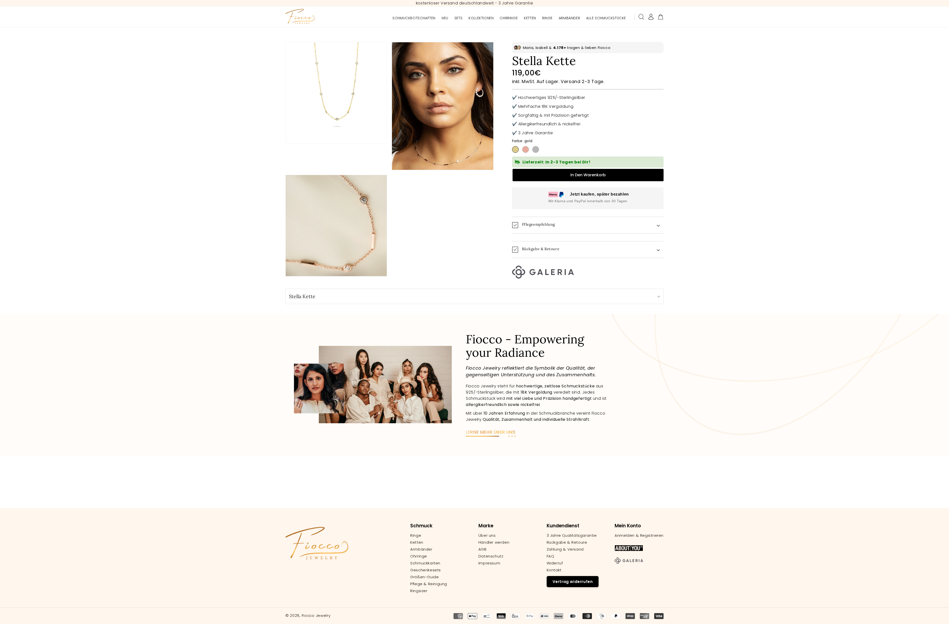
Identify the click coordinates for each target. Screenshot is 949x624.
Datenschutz (490, 556)
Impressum (489, 563)
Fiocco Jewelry (316, 615)
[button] (641, 17)
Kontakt (554, 570)
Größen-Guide (424, 577)
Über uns (487, 535)
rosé (525, 149)
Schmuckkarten (425, 563)
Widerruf (555, 563)
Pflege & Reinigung (428, 584)
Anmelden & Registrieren (639, 535)
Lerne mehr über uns (490, 432)
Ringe (415, 535)
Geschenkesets (425, 570)
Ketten (416, 542)
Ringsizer (418, 591)
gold (515, 149)
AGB (482, 549)
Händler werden (493, 542)
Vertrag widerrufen (573, 581)
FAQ (550, 556)
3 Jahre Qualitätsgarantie (572, 535)
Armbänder (421, 549)
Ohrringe (418, 556)
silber (535, 149)
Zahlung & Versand (565, 549)
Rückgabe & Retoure (567, 542)
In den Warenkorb (588, 175)
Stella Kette (302, 296)
